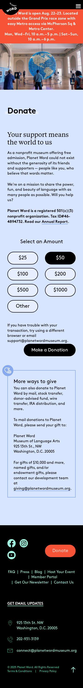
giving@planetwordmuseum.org (42, 488)
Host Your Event (61, 572)
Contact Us (64, 582)
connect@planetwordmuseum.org (47, 650)
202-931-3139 (28, 639)
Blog (38, 572)
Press (24, 572)
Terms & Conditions (19, 671)
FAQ (11, 572)
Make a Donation (49, 350)
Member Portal (44, 577)
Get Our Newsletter (32, 582)
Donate (60, 551)
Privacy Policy (47, 671)
